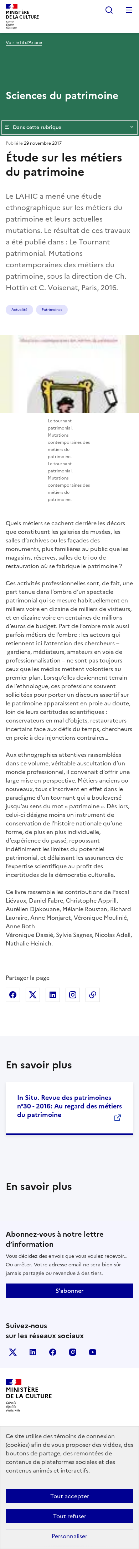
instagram (73, 1352)
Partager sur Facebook (13, 995)
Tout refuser (69, 1516)
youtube (93, 1352)
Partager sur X (33, 995)
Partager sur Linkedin (53, 995)
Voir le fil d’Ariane (24, 42)
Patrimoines (52, 309)
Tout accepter (69, 1496)
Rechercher (109, 10)
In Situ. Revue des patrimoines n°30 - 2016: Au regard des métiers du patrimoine (69, 1106)
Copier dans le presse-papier (93, 995)
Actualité (19, 309)
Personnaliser (69, 1536)
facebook (53, 1352)
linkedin (33, 1352)
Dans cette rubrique (37, 127)
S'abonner (69, 1290)
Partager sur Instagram (73, 995)
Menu (129, 10)
